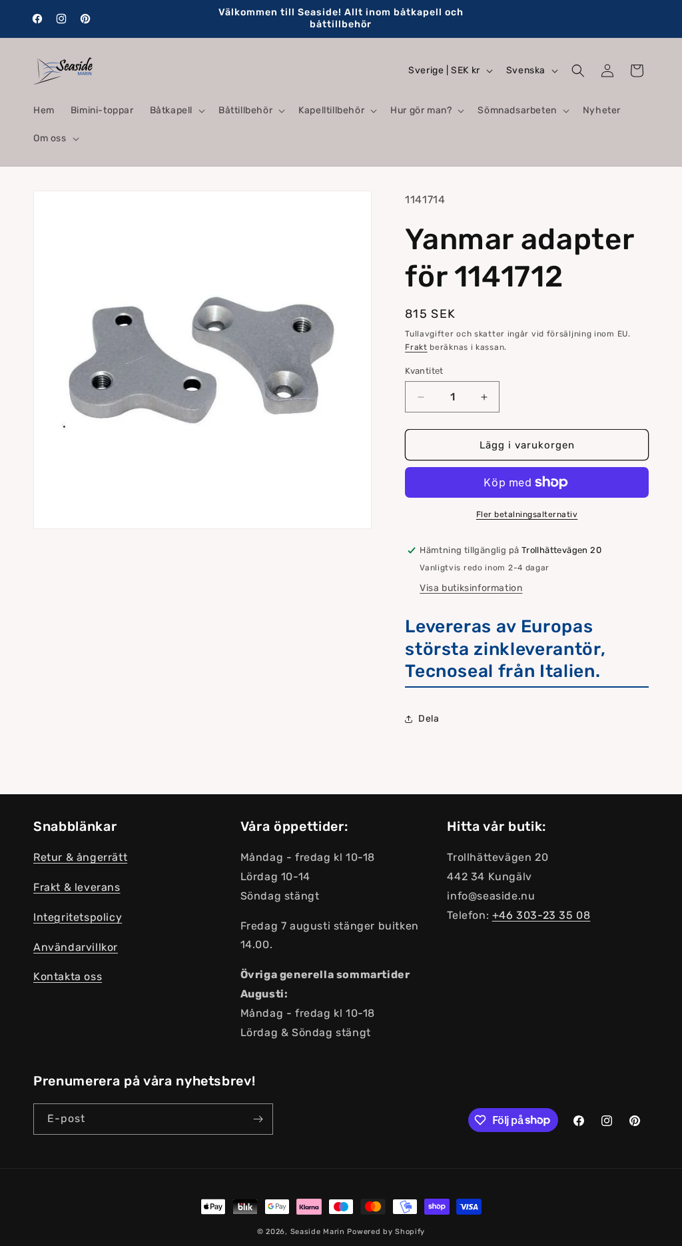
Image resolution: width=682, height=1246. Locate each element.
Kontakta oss (67, 976)
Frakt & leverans (77, 887)
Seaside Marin (317, 1231)
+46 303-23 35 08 (541, 915)
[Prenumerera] (257, 1119)
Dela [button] (428, 718)
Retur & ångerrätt (80, 857)
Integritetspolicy (77, 917)
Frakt (416, 347)
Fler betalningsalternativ (527, 514)
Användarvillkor (75, 947)
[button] (176, 111)
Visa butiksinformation (471, 588)
